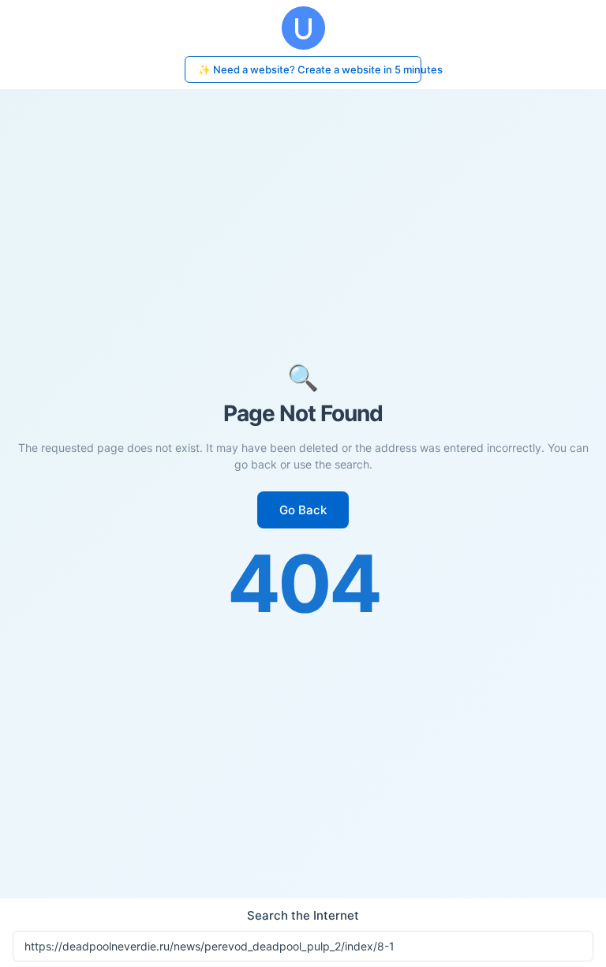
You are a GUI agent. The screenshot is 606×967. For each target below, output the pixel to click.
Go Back (303, 509)
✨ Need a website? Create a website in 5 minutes (309, 69)
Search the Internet (303, 915)
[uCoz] (303, 28)
